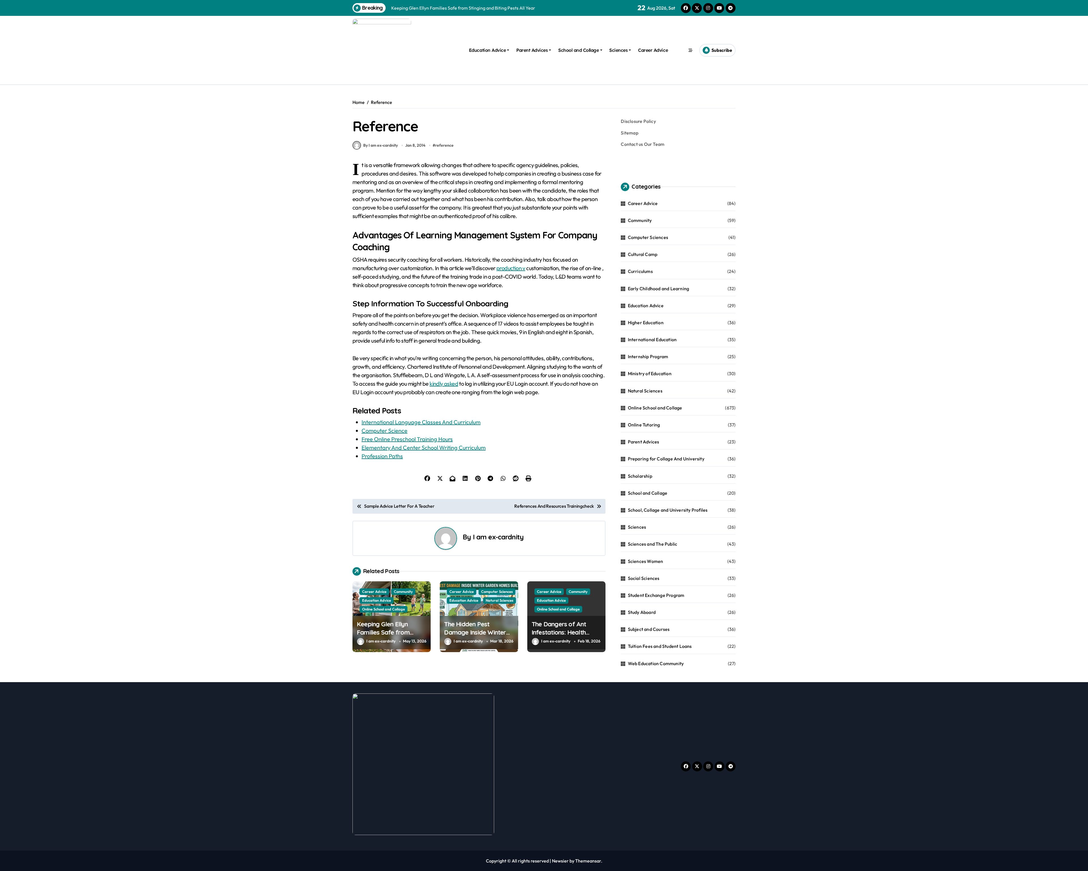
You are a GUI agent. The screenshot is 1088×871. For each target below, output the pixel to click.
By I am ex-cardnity (380, 145)
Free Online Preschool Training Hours (407, 439)
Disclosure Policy (638, 121)
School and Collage (578, 50)
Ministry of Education (650, 373)
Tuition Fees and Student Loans (660, 646)
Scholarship (640, 476)
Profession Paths (382, 456)
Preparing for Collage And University (666, 459)
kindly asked (444, 383)
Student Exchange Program (656, 595)
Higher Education (646, 322)
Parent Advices (532, 50)
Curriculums (640, 271)
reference (444, 145)
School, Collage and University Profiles (668, 510)
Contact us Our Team (642, 144)
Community (403, 591)
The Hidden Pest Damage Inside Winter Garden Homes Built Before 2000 (475, 636)
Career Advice (653, 50)
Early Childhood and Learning (658, 288)
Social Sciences (644, 578)
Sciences (618, 50)
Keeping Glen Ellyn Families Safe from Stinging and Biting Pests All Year (391, 636)
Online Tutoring (644, 425)
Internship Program (648, 356)
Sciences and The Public (652, 544)
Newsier (560, 861)
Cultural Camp (643, 254)
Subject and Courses (649, 629)
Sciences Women (645, 561)
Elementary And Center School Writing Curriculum (424, 447)
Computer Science (384, 430)
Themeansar (588, 861)
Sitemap (629, 133)
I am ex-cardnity (498, 537)
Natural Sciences (499, 600)
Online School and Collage (383, 609)
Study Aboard (642, 612)
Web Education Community (656, 663)
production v (510, 268)
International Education (652, 339)
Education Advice (487, 50)
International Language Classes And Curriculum (421, 422)
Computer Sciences (497, 591)
